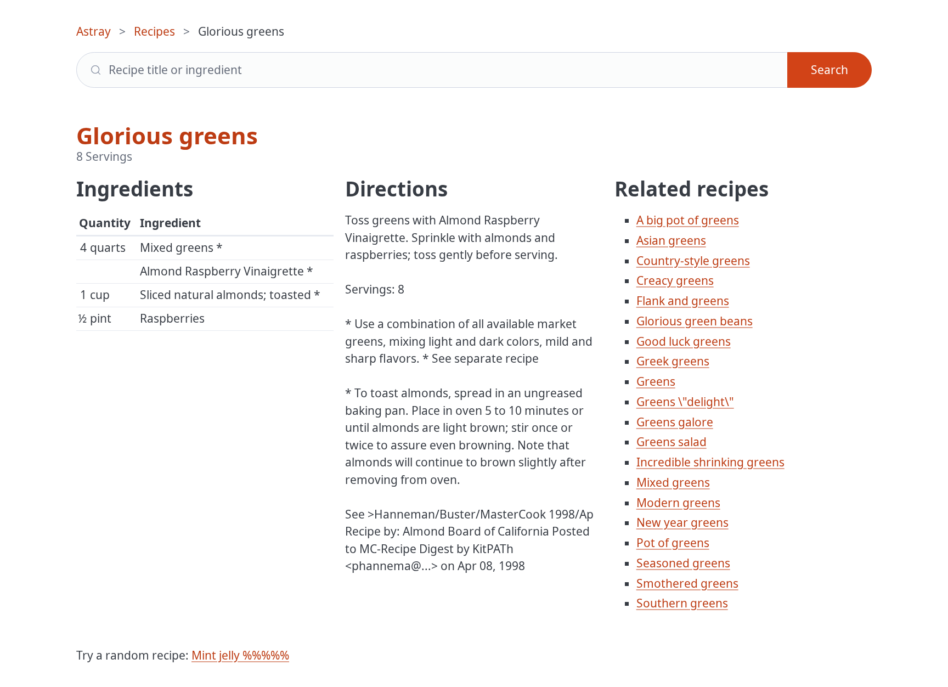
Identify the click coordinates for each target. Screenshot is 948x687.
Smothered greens (687, 583)
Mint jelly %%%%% (240, 655)
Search (829, 69)
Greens (655, 381)
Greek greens (672, 361)
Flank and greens (682, 300)
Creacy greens (675, 280)
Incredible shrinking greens (710, 462)
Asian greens (671, 240)
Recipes (154, 31)
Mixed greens (673, 482)
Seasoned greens (683, 563)
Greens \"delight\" (685, 401)
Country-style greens (693, 260)
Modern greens (678, 502)
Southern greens (682, 603)
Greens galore (674, 422)
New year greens (682, 522)
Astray (93, 31)
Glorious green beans (694, 321)
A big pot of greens (687, 220)
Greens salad (671, 441)
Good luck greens (683, 341)
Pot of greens (672, 542)
